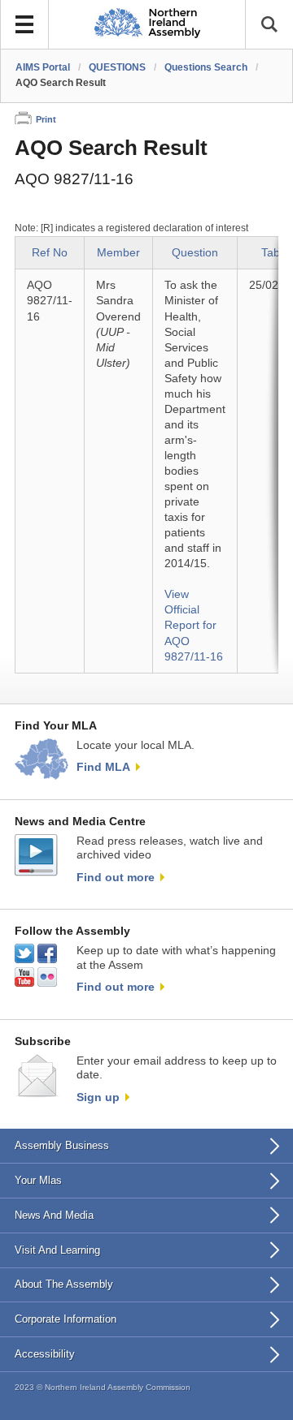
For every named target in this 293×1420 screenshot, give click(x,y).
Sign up (98, 1097)
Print (46, 119)
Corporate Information (65, 1319)
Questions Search (205, 67)
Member (118, 253)
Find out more (116, 877)
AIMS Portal (42, 67)
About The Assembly (64, 1284)
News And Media (54, 1215)
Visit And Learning (57, 1250)
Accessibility (45, 1354)
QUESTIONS (117, 67)
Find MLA (103, 766)
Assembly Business (62, 1145)
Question (195, 253)
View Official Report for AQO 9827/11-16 (193, 625)
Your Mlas (38, 1180)
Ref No (50, 253)
